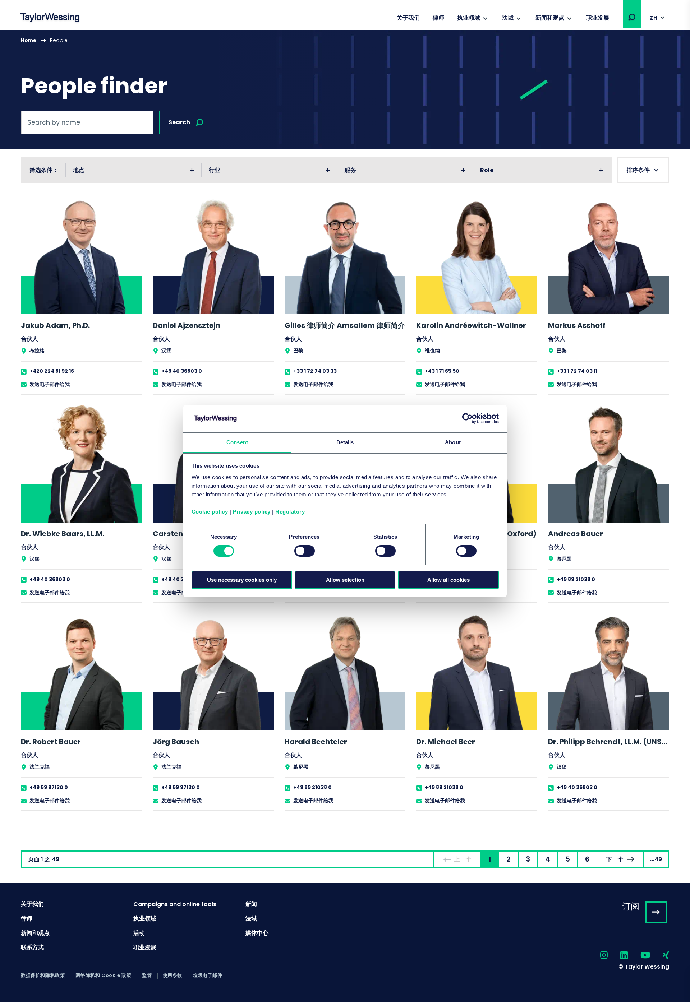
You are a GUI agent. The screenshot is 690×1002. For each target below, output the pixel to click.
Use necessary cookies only (242, 580)
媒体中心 (256, 933)
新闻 (251, 904)
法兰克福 (39, 766)
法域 (508, 18)
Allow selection (345, 580)
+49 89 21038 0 (576, 579)
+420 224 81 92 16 (51, 371)
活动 (139, 933)
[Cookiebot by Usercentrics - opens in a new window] (467, 418)
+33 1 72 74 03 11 (577, 371)
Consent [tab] (237, 442)
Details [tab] (345, 442)
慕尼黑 (564, 558)
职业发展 (597, 18)
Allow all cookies (448, 580)
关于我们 (408, 18)
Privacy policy (252, 512)
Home (28, 40)
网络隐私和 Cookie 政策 (103, 975)
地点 (78, 170)
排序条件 (638, 170)
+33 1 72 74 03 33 (315, 371)
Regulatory (290, 512)
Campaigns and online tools (174, 904)
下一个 (615, 859)
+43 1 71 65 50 (442, 371)
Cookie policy (210, 512)
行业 (214, 170)
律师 (438, 18)
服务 (350, 170)
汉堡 (166, 350)
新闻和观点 (549, 18)
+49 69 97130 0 (48, 787)
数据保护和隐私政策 (43, 975)
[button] (631, 17)
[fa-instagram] (598, 955)
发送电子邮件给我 (49, 384)
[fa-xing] (659, 955)
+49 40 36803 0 (181, 371)
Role (486, 170)
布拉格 (37, 350)
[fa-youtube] (639, 955)
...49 (656, 859)
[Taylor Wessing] (50, 18)
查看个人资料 (81, 296)
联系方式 (32, 947)
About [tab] (453, 442)
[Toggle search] (631, 17)
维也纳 (432, 350)
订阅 (630, 906)
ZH (653, 18)
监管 (147, 975)
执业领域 (468, 18)
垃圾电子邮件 (207, 975)
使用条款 (172, 975)
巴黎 (298, 350)
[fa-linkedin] (618, 955)
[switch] (304, 551)
